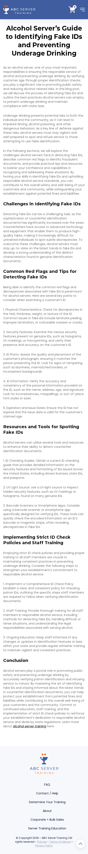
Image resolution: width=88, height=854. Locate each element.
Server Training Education (47, 828)
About (47, 811)
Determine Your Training (47, 802)
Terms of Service (60, 842)
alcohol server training (29, 726)
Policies (42, 842)
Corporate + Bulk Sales (47, 819)
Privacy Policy (44, 845)
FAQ (47, 784)
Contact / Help (47, 793)
